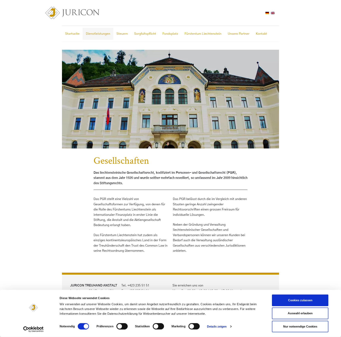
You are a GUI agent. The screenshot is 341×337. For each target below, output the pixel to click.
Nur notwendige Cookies (300, 326)
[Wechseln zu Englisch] (272, 12)
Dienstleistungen (98, 33)
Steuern (122, 33)
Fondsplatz (170, 33)
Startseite (72, 33)
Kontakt (261, 33)
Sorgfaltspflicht (145, 33)
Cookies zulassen (300, 300)
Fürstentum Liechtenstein (203, 33)
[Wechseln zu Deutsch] (267, 12)
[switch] (122, 326)
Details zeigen (217, 326)
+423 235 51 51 (138, 285)
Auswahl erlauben (300, 313)
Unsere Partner (238, 33)
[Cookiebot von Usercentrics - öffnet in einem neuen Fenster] (33, 329)
